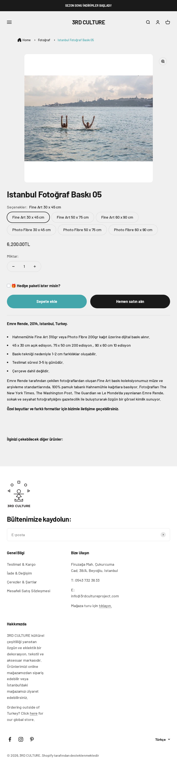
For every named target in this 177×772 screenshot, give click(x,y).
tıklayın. (105, 605)
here (34, 713)
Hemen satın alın (130, 301)
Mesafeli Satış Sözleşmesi (28, 590)
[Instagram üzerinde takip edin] (21, 739)
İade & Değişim (19, 573)
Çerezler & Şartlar (22, 581)
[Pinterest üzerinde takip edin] (32, 739)
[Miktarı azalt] (13, 266)
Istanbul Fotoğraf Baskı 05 (76, 40)
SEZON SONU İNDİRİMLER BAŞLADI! (88, 5)
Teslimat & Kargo (21, 564)
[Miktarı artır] (34, 266)
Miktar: (13, 256)
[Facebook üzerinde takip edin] (10, 739)
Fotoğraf (44, 40)
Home (26, 40)
